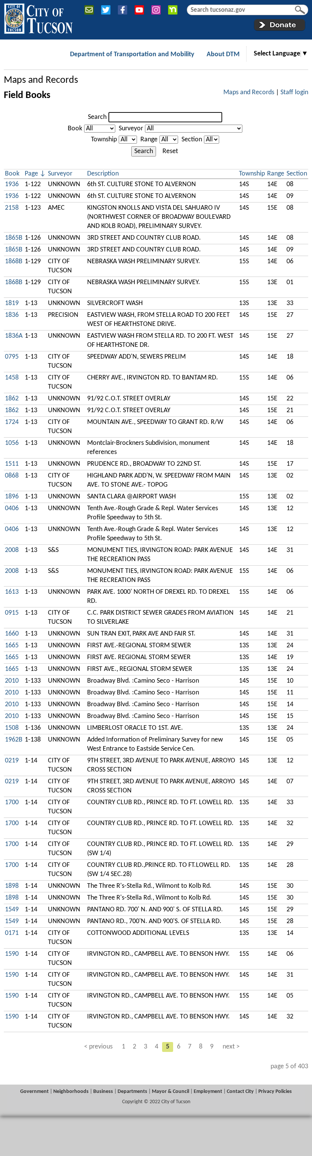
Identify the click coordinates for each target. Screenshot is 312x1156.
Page (31, 174)
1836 (12, 315)
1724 (12, 422)
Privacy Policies (275, 1091)
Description (103, 174)
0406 (12, 508)
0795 (12, 357)
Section (191, 139)
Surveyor (131, 128)
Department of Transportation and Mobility (132, 54)
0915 (12, 613)
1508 (12, 728)
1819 (12, 303)
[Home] (38, 17)
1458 (12, 378)
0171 (12, 933)
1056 (12, 443)
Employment (208, 1091)
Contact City (240, 1091)
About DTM (223, 54)
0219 (12, 760)
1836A (13, 336)
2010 (12, 681)
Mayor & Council (170, 1091)
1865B (13, 238)
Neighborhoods (71, 1091)
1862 (12, 398)
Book (75, 128)
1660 (12, 634)
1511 (12, 464)
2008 (12, 550)
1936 (12, 184)
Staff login (294, 92)
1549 (12, 909)
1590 (12, 954)
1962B (13, 740)
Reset (170, 151)
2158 (12, 208)
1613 (12, 592)
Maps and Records (41, 80)
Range (149, 139)
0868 (12, 476)
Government (34, 1091)
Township (104, 139)
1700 (12, 802)
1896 (12, 496)
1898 (12, 886)
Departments (132, 1091)
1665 (12, 645)
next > (231, 1047)
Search (97, 117)
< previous (98, 1047)
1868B (13, 261)
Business (103, 1091)
